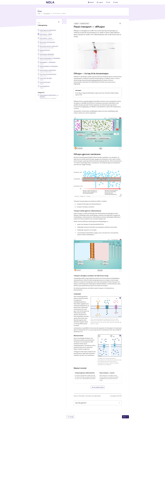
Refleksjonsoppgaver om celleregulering (49, 66)
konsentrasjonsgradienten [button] (94, 80)
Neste (124, 416)
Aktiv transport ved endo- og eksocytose (49, 46)
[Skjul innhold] (58, 22)
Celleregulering (46, 13)
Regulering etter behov (45, 50)
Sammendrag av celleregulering (47, 54)
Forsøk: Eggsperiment (45, 86)
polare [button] (96, 233)
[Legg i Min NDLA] (120, 23)
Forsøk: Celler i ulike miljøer (46, 78)
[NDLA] (50, 2)
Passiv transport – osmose (46, 38)
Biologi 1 (40, 11)
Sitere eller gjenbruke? (80, 403)
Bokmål (92, 2)
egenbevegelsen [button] (88, 101)
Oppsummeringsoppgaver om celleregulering (50, 58)
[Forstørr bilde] (120, 298)
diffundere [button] (95, 111)
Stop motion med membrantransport (48, 74)
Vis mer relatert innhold (98, 387)
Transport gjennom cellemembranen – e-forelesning (49, 95)
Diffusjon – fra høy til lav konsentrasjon (91, 73)
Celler (39, 13)
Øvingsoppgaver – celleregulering (47, 62)
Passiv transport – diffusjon (46, 34)
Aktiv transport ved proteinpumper (47, 42)
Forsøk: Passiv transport (45, 82)
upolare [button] (96, 215)
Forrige (71, 416)
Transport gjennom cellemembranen (48, 30)
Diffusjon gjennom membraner (87, 154)
